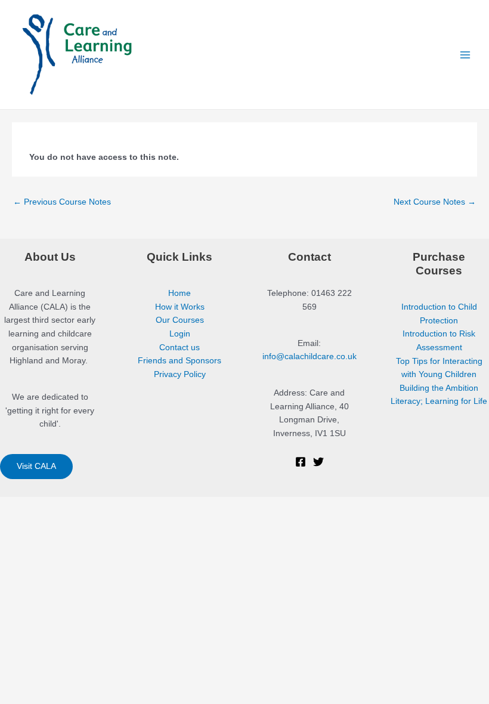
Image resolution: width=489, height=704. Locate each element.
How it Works (180, 306)
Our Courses (180, 320)
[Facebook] (300, 461)
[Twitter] (318, 461)
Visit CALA (36, 466)
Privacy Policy (180, 374)
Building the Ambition (439, 388)
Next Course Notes (435, 201)
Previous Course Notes (62, 201)
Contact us (179, 347)
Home (179, 293)
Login (179, 333)
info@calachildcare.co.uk (309, 356)
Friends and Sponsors (179, 360)
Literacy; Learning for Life (439, 401)
